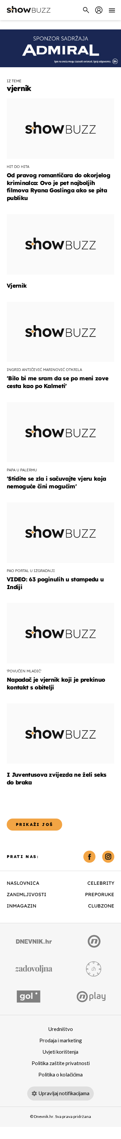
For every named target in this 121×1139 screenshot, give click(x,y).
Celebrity (100, 883)
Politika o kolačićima (60, 1075)
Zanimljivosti (26, 894)
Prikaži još (34, 824)
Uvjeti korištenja (60, 1052)
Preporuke (99, 894)
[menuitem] (99, 10)
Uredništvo (60, 1029)
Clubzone (101, 906)
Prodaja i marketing (60, 1041)
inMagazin (21, 906)
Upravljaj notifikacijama (64, 1093)
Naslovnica (23, 883)
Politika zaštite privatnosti (61, 1063)
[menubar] (99, 10)
